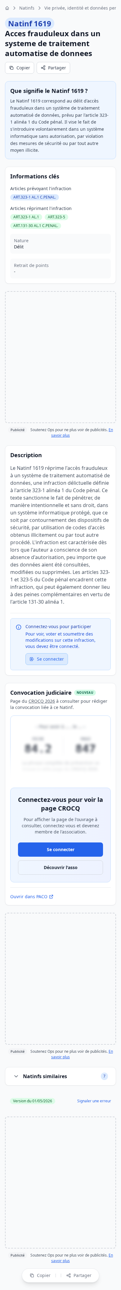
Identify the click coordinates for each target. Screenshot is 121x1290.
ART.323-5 (56, 217)
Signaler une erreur (94, 1101)
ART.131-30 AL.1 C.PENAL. (35, 225)
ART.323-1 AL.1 (26, 217)
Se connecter (50, 659)
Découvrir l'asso (61, 867)
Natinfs (26, 8)
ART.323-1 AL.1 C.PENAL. (34, 197)
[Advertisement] (60, 357)
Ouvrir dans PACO (28, 896)
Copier (23, 68)
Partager (57, 68)
